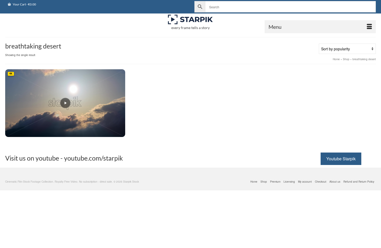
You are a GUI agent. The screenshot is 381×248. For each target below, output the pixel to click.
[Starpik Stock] (190, 19)
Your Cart (24, 4)
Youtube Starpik (341, 159)
